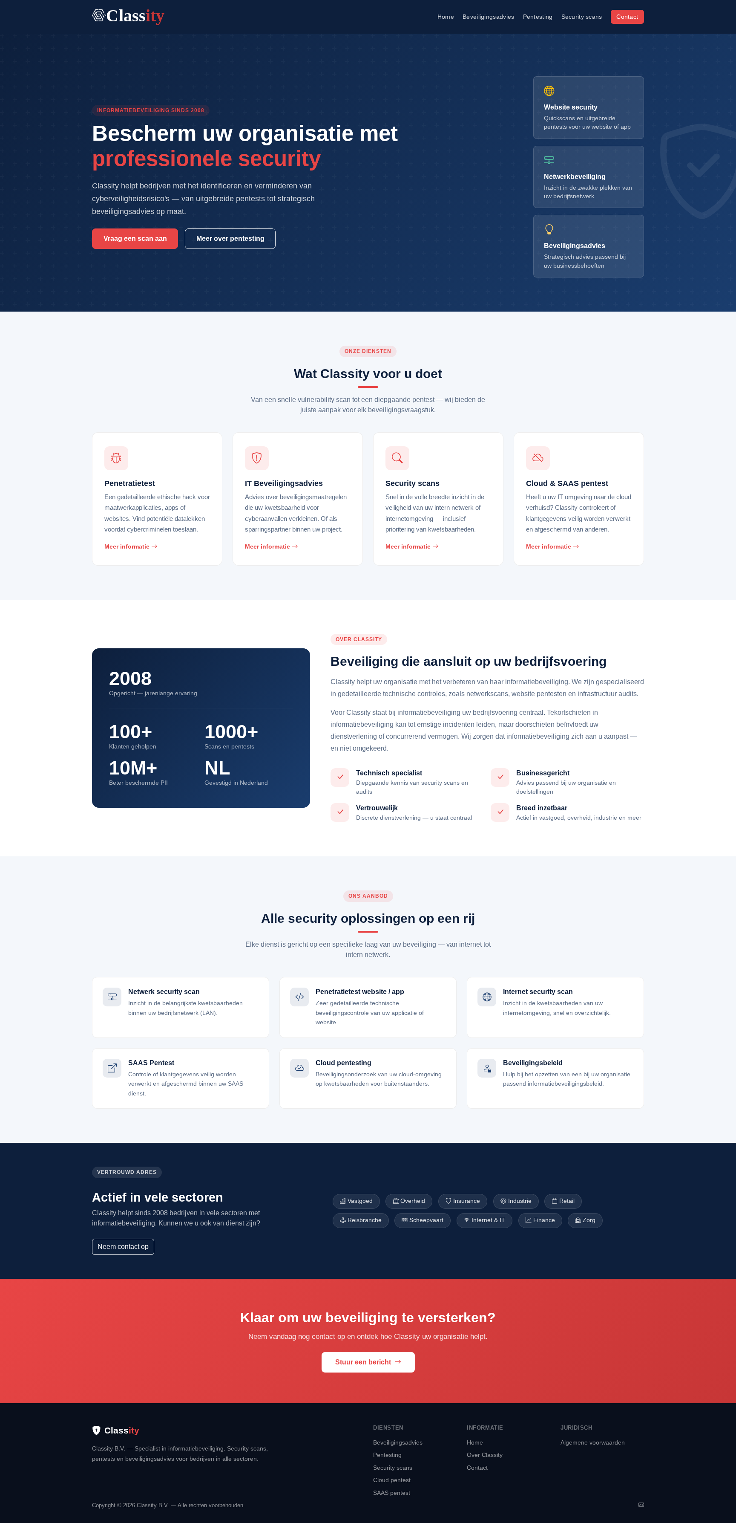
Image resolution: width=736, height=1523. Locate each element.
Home (445, 16)
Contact (627, 16)
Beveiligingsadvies (488, 16)
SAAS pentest (391, 1492)
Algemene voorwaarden (593, 1442)
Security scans (581, 16)
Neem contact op (123, 1246)
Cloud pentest (392, 1480)
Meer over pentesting (230, 238)
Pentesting (538, 16)
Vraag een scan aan (135, 238)
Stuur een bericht (364, 1362)
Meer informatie (127, 546)
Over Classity (485, 1454)
